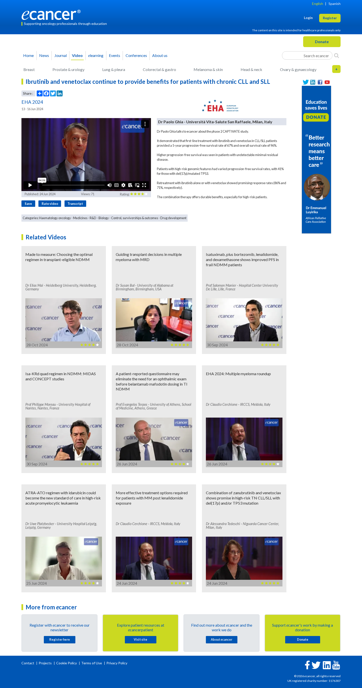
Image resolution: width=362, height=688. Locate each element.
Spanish (335, 3)
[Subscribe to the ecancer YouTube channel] (336, 664)
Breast (29, 69)
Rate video (50, 204)
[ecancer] (52, 14)
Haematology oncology (55, 218)
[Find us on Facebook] (320, 82)
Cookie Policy (66, 663)
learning (95, 55)
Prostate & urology (68, 69)
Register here (59, 639)
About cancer (221, 639)
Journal (60, 55)
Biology (104, 218)
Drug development (173, 218)
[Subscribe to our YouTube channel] (327, 82)
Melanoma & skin (208, 69)
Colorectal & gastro (159, 69)
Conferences (136, 55)
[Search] (336, 55)
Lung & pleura (113, 69)
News (44, 55)
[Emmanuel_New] (316, 159)
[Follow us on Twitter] (306, 82)
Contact (28, 663)
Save (28, 204)
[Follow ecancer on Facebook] (307, 664)
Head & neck (251, 69)
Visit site (140, 639)
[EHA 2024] (220, 105)
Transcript (75, 204)
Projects (45, 663)
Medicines (80, 218)
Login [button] (308, 18)
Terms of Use (91, 663)
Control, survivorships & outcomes (134, 218)
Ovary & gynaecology (298, 69)
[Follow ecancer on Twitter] (316, 665)
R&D (93, 218)
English (317, 3)
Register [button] (330, 18)
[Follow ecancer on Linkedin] (327, 665)
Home (28, 55)
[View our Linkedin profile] (313, 82)
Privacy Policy (116, 663)
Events (114, 55)
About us (159, 55)
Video (77, 55)
